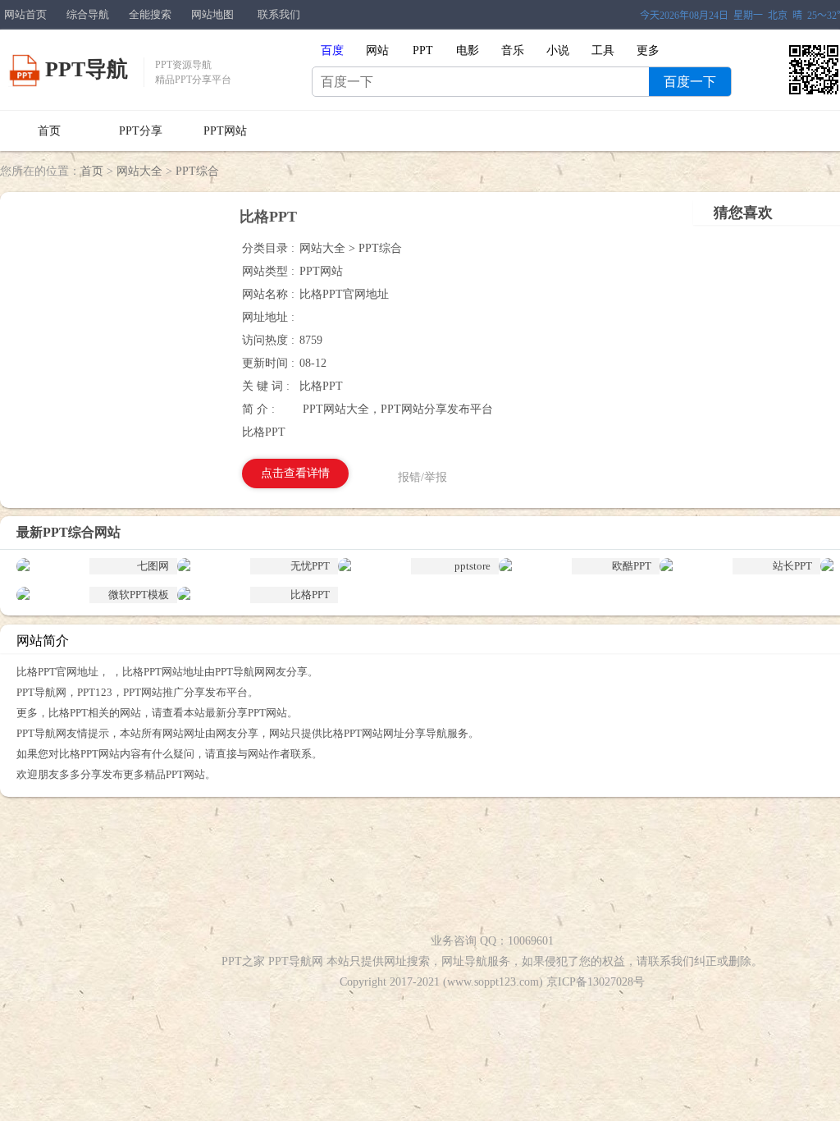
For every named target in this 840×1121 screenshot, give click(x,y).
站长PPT (792, 566)
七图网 (153, 566)
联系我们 (279, 14)
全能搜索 (150, 14)
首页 (49, 131)
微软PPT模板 (138, 594)
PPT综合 (197, 171)
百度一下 (690, 82)
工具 (602, 50)
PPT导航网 (295, 961)
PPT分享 (140, 131)
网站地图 (212, 14)
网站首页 (25, 14)
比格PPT (310, 594)
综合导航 (87, 14)
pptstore (472, 566)
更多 (648, 50)
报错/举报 (422, 477)
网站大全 (139, 171)
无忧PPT (310, 566)
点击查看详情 (295, 473)
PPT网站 (225, 131)
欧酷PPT (631, 566)
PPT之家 (243, 961)
